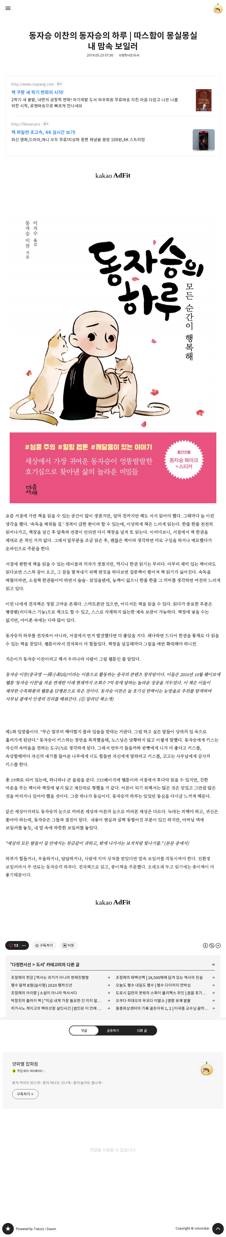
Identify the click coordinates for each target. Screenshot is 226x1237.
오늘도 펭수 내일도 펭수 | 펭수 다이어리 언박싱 (153, 985)
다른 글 (142, 1030)
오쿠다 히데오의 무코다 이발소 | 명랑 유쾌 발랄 (153, 1000)
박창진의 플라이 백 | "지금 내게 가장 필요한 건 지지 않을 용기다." (60, 1000)
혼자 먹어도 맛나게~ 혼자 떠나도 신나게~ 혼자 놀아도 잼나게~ (57, 1082)
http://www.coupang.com (32, 84)
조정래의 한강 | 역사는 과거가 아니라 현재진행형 (50, 977)
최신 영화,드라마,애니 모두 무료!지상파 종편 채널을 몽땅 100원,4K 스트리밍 (78, 139)
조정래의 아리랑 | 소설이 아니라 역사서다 (44, 993)
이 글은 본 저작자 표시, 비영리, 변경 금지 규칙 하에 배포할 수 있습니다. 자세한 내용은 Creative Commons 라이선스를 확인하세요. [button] (211, 945)
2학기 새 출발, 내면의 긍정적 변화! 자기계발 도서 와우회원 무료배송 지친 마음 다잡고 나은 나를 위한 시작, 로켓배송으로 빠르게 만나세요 (94, 102)
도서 (40, 964)
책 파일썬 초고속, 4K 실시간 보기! (43, 132)
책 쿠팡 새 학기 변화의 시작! (37, 92)
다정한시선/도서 (129, 55)
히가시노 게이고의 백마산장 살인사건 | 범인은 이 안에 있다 (58, 1008)
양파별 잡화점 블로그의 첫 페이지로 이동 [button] (113, 8)
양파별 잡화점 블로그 (8, 1228)
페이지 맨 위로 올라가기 (218, 1228)
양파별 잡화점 (25, 1064)
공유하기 (113, 1030)
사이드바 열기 (8, 8)
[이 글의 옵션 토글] (24, 945)
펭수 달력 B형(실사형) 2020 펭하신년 (41, 985)
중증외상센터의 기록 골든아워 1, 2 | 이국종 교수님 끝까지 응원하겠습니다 (165, 1008)
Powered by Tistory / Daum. (36, 1229)
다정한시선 (21, 964)
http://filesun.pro (25, 124)
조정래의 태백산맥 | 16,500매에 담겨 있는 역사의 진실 (159, 977)
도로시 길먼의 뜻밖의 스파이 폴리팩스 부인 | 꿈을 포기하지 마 (165, 993)
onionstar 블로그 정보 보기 (218, 8)
